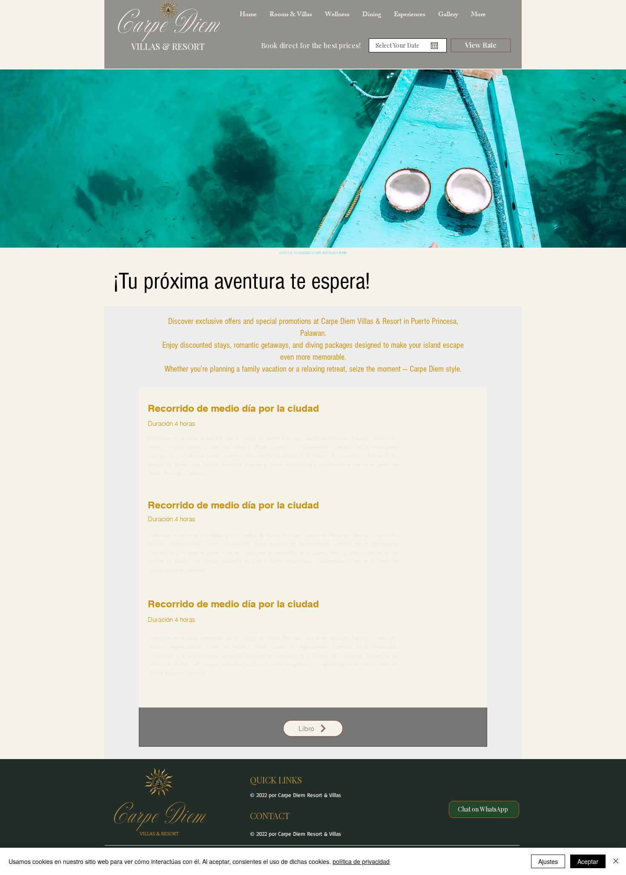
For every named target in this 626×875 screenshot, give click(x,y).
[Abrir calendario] (434, 45)
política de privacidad (361, 861)
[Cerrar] (616, 861)
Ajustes (548, 861)
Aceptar (587, 861)
